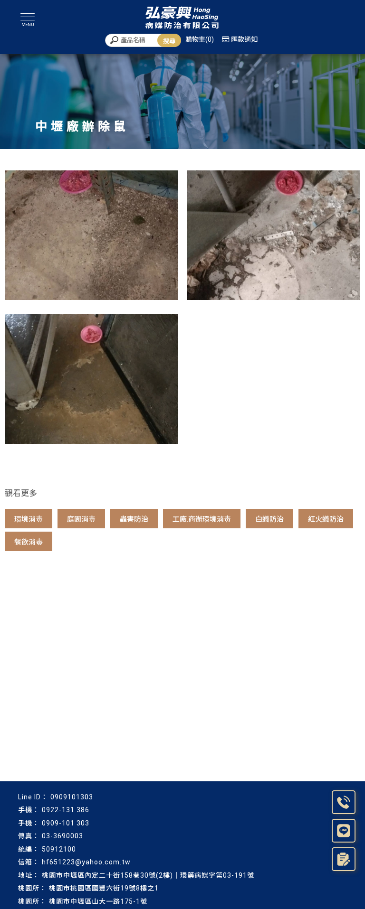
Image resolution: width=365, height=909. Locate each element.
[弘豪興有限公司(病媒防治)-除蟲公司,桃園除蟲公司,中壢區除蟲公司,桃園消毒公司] (182, 18)
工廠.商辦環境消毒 (202, 519)
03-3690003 (62, 836)
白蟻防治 (269, 519)
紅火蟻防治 (326, 519)
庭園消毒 (81, 519)
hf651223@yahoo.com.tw (86, 862)
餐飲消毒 (28, 542)
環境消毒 (28, 519)
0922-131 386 (65, 810)
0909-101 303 (65, 823)
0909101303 (71, 797)
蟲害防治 (134, 519)
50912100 (59, 849)
